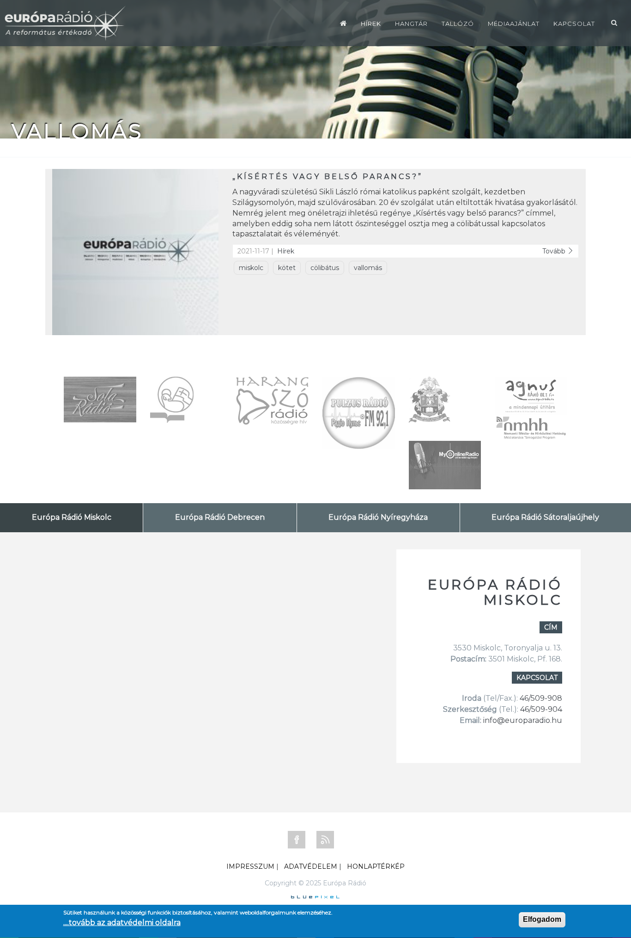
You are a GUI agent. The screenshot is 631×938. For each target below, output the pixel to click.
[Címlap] (343, 23)
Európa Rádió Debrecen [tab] (220, 517)
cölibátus (324, 268)
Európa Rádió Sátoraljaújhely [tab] (545, 517)
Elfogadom (542, 919)
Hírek (371, 23)
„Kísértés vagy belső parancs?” (327, 176)
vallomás (368, 268)
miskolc (251, 268)
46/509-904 (540, 709)
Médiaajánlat (514, 23)
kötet (287, 268)
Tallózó (458, 23)
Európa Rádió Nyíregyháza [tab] (378, 517)
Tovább (554, 251)
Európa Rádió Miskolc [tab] (71, 517)
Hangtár (411, 23)
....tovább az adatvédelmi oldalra (122, 922)
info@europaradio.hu (522, 720)
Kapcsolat (574, 23)
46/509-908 (541, 698)
